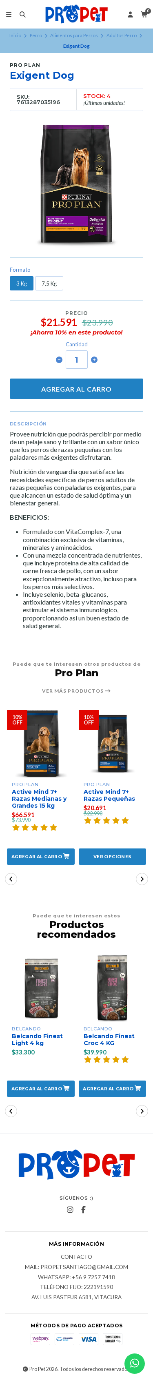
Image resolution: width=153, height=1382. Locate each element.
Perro (36, 35)
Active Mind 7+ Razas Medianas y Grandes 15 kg (39, 798)
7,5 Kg (49, 283)
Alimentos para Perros (74, 35)
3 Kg (21, 283)
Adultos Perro (121, 35)
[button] (41, 856)
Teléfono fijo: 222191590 (76, 1287)
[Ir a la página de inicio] (76, 14)
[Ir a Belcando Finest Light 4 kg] (41, 988)
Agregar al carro (76, 389)
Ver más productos (73, 691)
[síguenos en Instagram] (69, 1210)
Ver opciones (112, 856)
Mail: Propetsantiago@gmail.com (76, 1267)
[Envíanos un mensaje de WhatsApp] (134, 1363)
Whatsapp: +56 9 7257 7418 (76, 1277)
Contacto (76, 1257)
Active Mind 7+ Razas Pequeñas (109, 795)
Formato (20, 269)
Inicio (15, 35)
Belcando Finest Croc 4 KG (109, 1040)
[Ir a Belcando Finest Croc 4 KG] (112, 988)
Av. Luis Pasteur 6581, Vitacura (76, 1297)
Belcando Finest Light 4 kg (37, 1040)
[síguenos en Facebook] (83, 1210)
